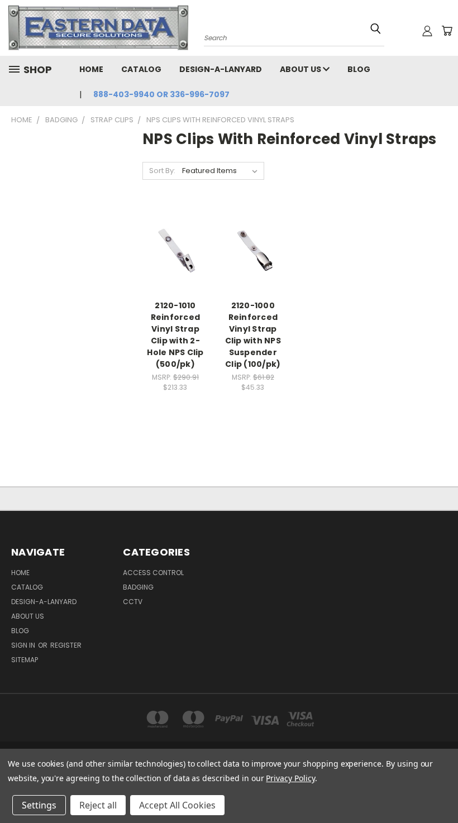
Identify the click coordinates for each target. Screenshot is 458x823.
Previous (441, 788)
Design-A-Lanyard (220, 69)
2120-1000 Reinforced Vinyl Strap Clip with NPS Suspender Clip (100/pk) (253, 335)
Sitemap (24, 659)
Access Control (153, 572)
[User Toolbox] (427, 30)
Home (91, 69)
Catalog (141, 69)
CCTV (132, 601)
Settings (39, 805)
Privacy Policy (290, 778)
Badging (138, 587)
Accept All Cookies (177, 805)
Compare (171, 249)
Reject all (98, 805)
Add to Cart (175, 270)
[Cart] (446, 30)
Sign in (24, 645)
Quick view (175, 227)
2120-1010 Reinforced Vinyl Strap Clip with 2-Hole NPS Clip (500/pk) (175, 335)
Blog (358, 69)
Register (66, 645)
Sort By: (162, 170)
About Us (301, 69)
